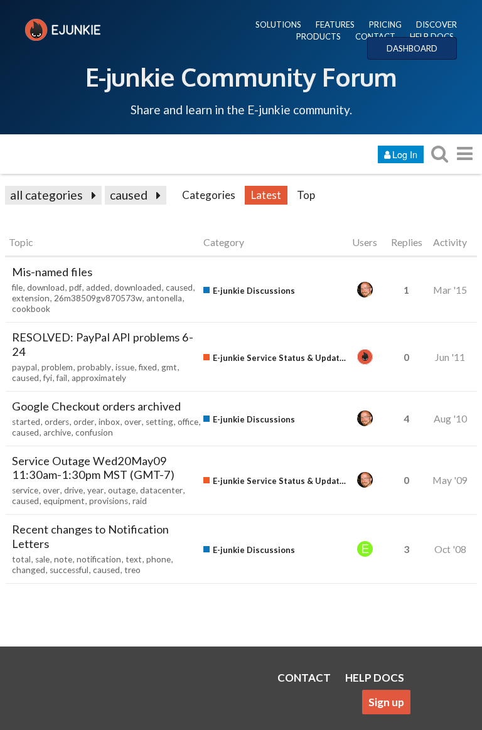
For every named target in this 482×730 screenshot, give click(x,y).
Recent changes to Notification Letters (90, 536)
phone (158, 559)
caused (128, 195)
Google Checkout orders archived (96, 406)
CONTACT (375, 36)
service (25, 490)
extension (31, 298)
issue (124, 367)
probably (94, 367)
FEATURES (335, 24)
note (63, 559)
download (46, 287)
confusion (94, 432)
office (188, 422)
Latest (266, 194)
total (21, 559)
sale (42, 559)
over (132, 422)
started (26, 422)
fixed (148, 367)
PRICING (385, 24)
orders (57, 422)
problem (57, 367)
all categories (46, 195)
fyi (47, 378)
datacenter (161, 490)
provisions (108, 501)
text (134, 559)
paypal (24, 367)
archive (57, 432)
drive (73, 490)
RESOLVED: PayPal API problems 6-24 (102, 344)
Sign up (386, 702)
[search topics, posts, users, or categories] (439, 153)
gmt (169, 367)
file (17, 287)
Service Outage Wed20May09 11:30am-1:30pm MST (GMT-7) (93, 468)
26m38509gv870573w (98, 298)
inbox (109, 422)
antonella (164, 298)
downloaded (137, 287)
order (83, 422)
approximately (99, 378)
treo (132, 570)
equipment (64, 501)
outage (122, 490)
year (95, 490)
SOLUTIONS (278, 24)
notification (99, 559)
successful (69, 570)
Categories (208, 194)
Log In (404, 154)
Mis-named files (52, 272)
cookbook (31, 309)
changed (28, 570)
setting (159, 422)
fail (61, 378)
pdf (75, 287)
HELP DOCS (432, 36)
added (98, 287)
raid (139, 501)
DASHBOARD (412, 48)
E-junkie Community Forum (241, 76)
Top (306, 194)
